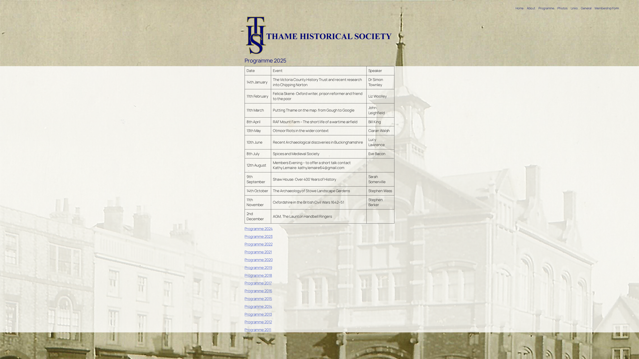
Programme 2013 (258, 314)
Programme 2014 (258, 306)
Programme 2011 (258, 329)
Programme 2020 (259, 259)
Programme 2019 (258, 267)
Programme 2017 (258, 283)
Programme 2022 (259, 244)
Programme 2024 (259, 228)
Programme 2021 (258, 251)
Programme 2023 (259, 236)
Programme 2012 (258, 321)
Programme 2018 (258, 275)
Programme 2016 (258, 290)
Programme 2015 (258, 298)
